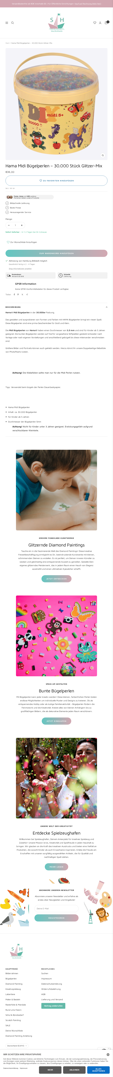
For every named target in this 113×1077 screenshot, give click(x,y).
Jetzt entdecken (56, 579)
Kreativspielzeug (13, 989)
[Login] (100, 23)
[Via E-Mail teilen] (27, 294)
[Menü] (108, 1049)
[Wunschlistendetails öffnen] (95, 23)
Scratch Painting (13, 1020)
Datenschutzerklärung (51, 984)
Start (8, 43)
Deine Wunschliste (14, 1030)
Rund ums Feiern (13, 1010)
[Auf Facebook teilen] (14, 294)
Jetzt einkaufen (56, 721)
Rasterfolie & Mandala (16, 1005)
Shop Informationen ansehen (20, 268)
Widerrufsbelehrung (51, 989)
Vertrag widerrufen (53, 1006)
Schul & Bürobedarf (15, 1015)
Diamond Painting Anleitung (19, 1036)
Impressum (46, 978)
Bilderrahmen (12, 973)
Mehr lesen (56, 867)
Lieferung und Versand (52, 999)
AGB (43, 994)
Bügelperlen (11, 978)
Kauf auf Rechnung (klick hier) (88, 3)
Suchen (44, 973)
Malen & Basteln (13, 999)
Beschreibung (13, 307)
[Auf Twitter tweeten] (22, 294)
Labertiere (10, 994)
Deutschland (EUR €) (15, 1046)
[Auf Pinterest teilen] (18, 294)
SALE (8, 1025)
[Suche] (12, 23)
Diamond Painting (14, 984)
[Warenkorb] (106, 23)
